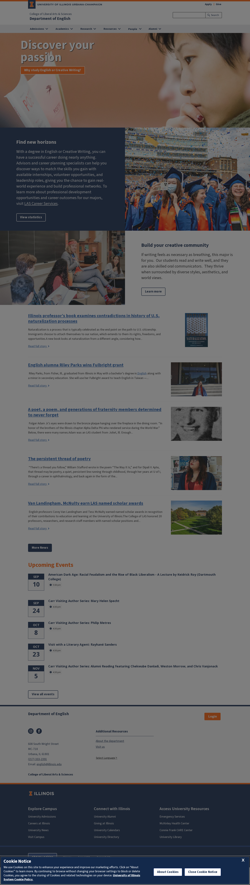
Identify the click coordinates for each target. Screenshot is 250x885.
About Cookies (168, 872)
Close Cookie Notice (202, 872)
